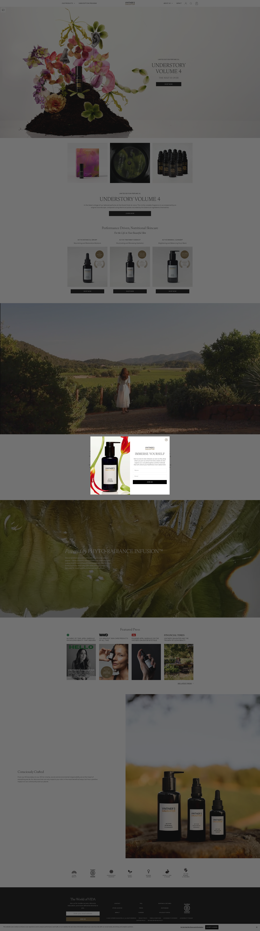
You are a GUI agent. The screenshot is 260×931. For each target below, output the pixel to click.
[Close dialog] (166, 439)
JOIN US (150, 482)
